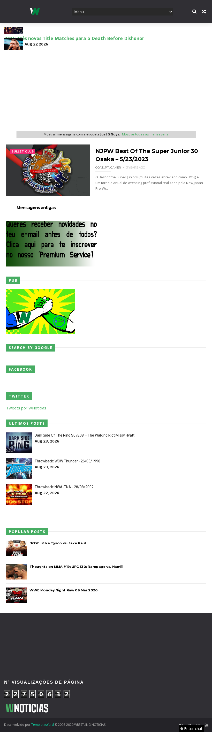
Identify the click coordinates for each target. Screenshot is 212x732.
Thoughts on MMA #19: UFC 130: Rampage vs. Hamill (76, 567)
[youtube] (206, 725)
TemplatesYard (42, 724)
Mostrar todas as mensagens (145, 134)
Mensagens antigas (36, 208)
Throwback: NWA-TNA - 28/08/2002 (64, 487)
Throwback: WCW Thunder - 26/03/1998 (67, 461)
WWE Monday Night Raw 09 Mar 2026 (63, 590)
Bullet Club (22, 151)
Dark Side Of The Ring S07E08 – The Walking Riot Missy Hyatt (84, 435)
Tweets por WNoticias (26, 407)
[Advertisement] (106, 88)
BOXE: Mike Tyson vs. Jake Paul (57, 543)
